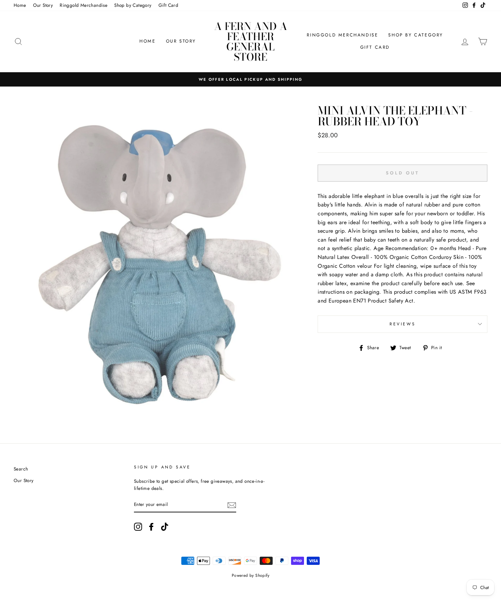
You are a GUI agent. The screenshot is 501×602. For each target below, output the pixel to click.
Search (21, 468)
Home (20, 5)
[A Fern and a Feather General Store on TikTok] (165, 527)
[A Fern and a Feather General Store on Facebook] (151, 527)
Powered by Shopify (250, 575)
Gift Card (168, 5)
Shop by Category (132, 5)
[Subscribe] (231, 504)
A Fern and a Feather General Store (250, 41)
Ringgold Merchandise (83, 5)
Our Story (43, 5)
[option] (250, 79)
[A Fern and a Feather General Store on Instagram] (138, 527)
